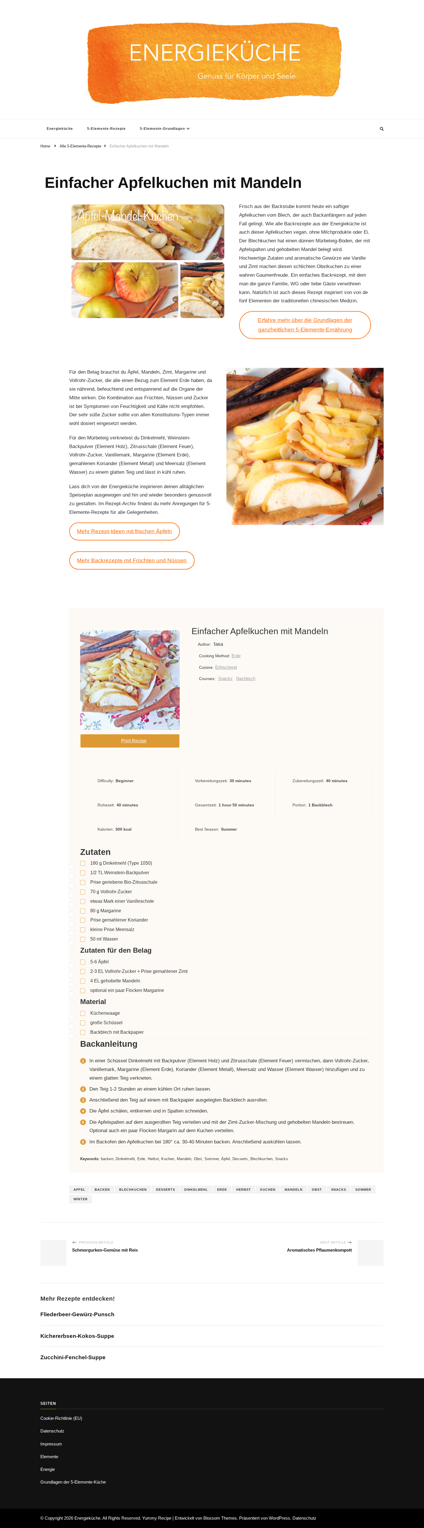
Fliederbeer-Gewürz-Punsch (77, 1314)
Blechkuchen (133, 1189)
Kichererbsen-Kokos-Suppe (77, 1336)
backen (102, 1189)
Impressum (51, 1443)
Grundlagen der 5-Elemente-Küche (73, 1482)
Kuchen (267, 1189)
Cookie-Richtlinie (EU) (61, 1418)
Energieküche (60, 129)
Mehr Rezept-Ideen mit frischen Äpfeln (124, 531)
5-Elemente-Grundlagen (162, 129)
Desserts (165, 1189)
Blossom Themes (220, 1518)
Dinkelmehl (196, 1189)
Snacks (225, 678)
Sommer (363, 1189)
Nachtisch (245, 678)
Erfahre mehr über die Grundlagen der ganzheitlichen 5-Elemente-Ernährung (305, 325)
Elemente (49, 1456)
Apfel (79, 1189)
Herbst (243, 1189)
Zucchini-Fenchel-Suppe (73, 1357)
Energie (47, 1469)
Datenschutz (52, 1430)
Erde (236, 655)
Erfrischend (226, 667)
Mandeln (294, 1189)
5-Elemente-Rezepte (106, 129)
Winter (81, 1199)
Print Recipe (134, 740)
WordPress (279, 1518)
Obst (317, 1189)
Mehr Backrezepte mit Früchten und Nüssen (132, 560)
